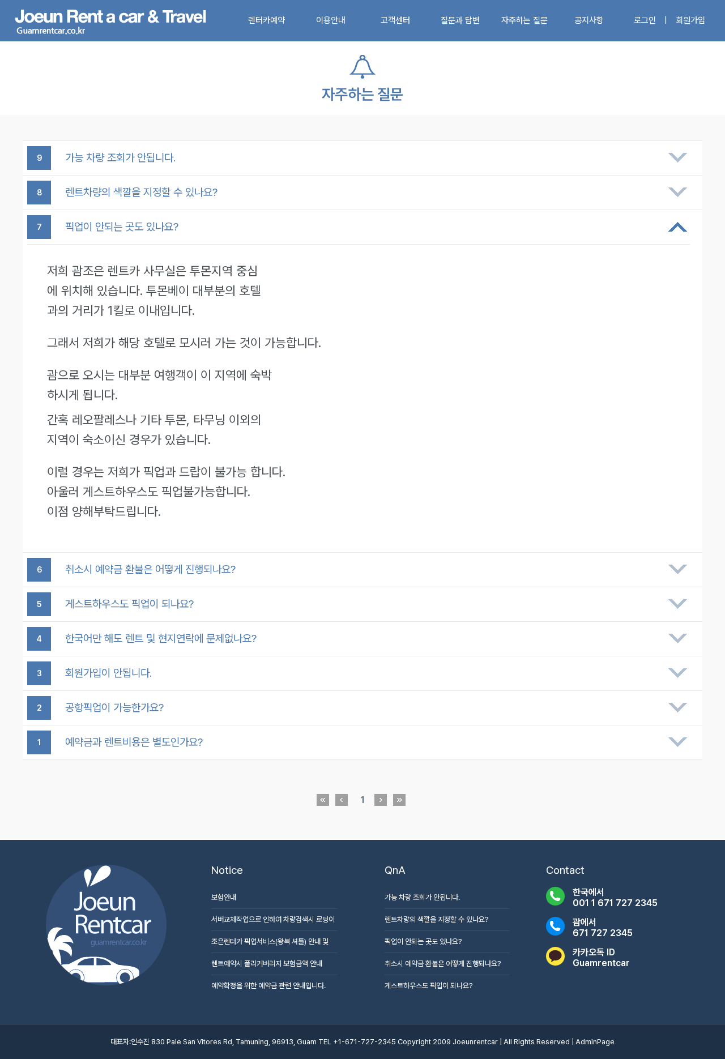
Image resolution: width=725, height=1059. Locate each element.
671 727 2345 (603, 933)
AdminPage (595, 1041)
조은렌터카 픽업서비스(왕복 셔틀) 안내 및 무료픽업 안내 (270, 945)
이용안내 (331, 20)
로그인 (645, 20)
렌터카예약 (266, 20)
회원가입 (690, 20)
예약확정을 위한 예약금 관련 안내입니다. (268, 985)
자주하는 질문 (524, 20)
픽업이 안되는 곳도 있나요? (423, 941)
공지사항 (589, 20)
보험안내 (223, 897)
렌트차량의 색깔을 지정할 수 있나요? (436, 919)
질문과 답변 (460, 20)
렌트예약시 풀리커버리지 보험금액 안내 (266, 963)
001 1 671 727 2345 (615, 903)
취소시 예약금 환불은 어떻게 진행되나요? (443, 963)
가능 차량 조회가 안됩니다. (422, 897)
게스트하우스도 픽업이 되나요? (428, 985)
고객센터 (395, 20)
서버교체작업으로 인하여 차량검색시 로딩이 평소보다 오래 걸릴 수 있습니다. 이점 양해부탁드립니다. (273, 922)
